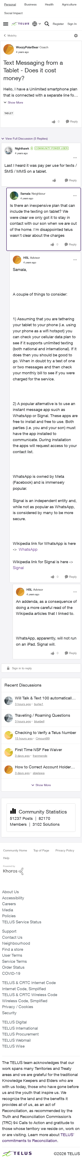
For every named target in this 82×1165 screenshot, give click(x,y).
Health (49, 4)
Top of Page (41, 850)
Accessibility (13, 898)
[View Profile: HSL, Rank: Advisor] (17, 260)
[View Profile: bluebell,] (8, 718)
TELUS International (20, 1028)
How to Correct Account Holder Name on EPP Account (43, 767)
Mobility (12, 35)
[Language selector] (36, 24)
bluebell (39, 721)
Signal (18, 567)
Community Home (15, 850)
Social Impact (13, 13)
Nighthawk (22, 148)
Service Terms (14, 961)
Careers (9, 903)
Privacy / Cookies (17, 1006)
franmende (40, 755)
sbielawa (39, 773)
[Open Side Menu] (5, 24)
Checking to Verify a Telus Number (45, 732)
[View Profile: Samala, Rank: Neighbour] (14, 195)
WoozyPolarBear (27, 47)
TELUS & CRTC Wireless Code (29, 994)
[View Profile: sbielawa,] (8, 769)
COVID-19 (11, 973)
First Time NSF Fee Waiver (38, 749)
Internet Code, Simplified (24, 988)
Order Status (13, 967)
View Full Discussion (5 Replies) (26, 138)
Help (6, 858)
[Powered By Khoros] (41, 870)
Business (30, 4)
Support (9, 931)
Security (9, 1012)
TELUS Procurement (20, 1034)
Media (7, 910)
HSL (26, 257)
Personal (10, 4)
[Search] (46, 23)
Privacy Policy (65, 850)
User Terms (12, 955)
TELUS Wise (13, 1046)
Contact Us (12, 937)
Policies (9, 915)
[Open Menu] (76, 36)
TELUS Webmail (16, 1040)
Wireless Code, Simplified (24, 1000)
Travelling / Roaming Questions (42, 715)
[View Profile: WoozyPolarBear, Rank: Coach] (8, 49)
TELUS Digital (14, 1022)
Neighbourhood (16, 943)
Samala (25, 193)
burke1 (38, 704)
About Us (10, 891)
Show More (15, 102)
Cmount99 (43, 738)
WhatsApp (28, 549)
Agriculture (69, 4)
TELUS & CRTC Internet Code (29, 982)
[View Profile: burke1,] (8, 700)
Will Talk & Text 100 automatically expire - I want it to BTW (44, 698)
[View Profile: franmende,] (8, 752)
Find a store (12, 949)
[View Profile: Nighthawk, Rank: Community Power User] (8, 150)
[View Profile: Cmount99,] (8, 735)
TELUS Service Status (21, 922)
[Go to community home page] (20, 24)
